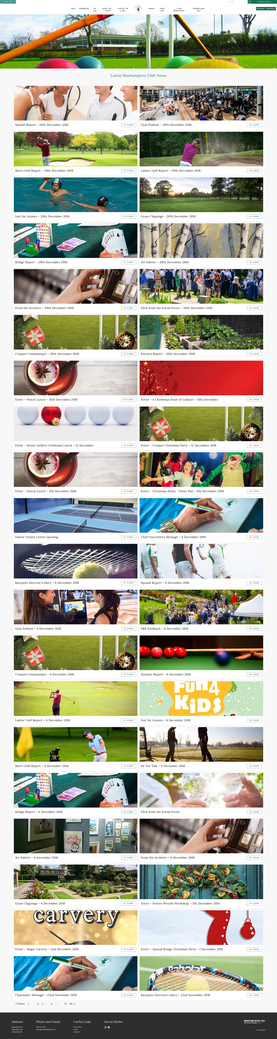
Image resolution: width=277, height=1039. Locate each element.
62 (38, 1004)
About (73, 9)
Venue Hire (162, 10)
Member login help (199, 10)
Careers (75, 1029)
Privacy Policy (77, 1027)
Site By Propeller (261, 1030)
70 (65, 1004)
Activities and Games (122, 10)
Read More (128, 125)
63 (42, 1004)
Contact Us (76, 1032)
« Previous (20, 1004)
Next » (73, 1004)
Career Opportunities (178, 10)
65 (51, 1004)
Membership (84, 9)
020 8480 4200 (40, 1027)
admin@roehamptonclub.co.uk (45, 1029)
